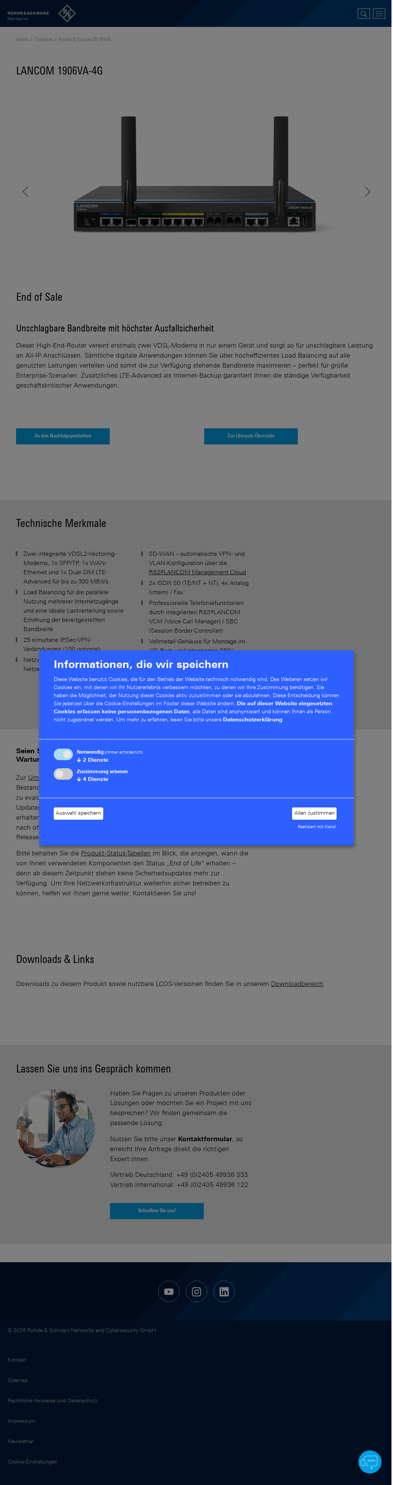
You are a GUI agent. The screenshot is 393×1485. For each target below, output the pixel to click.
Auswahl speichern (78, 813)
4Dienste (92, 779)
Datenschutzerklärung (252, 720)
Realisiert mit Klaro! (317, 827)
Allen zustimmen (314, 813)
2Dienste (92, 760)
